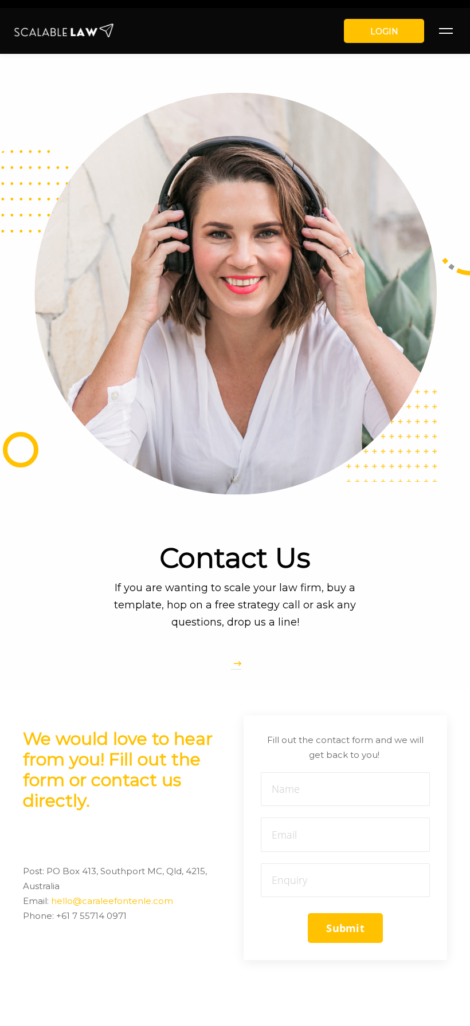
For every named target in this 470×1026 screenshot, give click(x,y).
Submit (345, 928)
